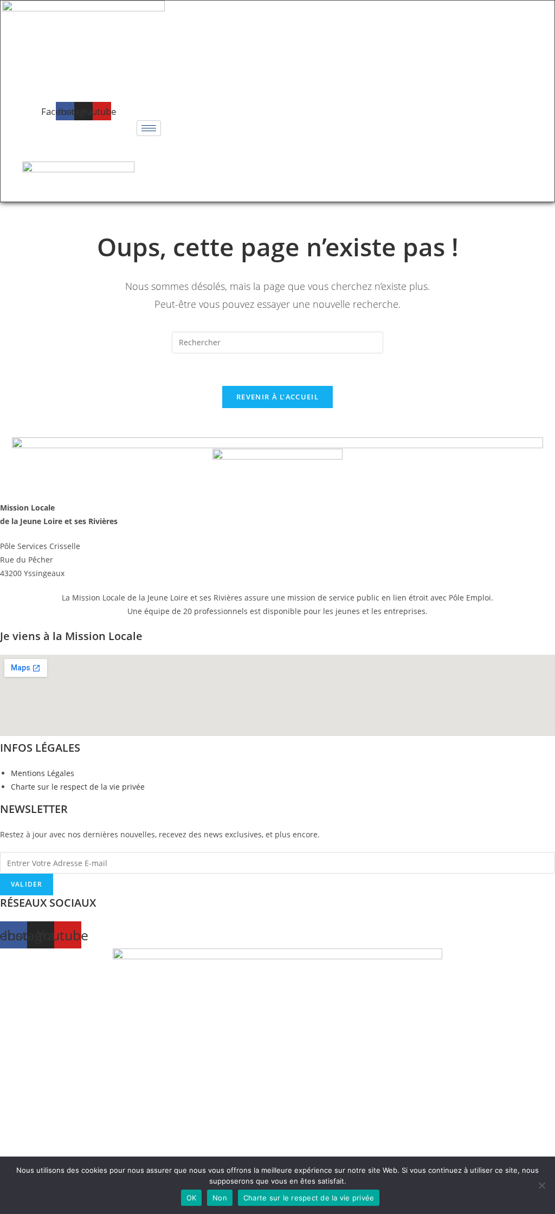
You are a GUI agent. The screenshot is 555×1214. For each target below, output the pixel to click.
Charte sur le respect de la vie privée (309, 1197)
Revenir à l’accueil (277, 397)
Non (219, 1197)
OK (191, 1197)
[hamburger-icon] (149, 128)
